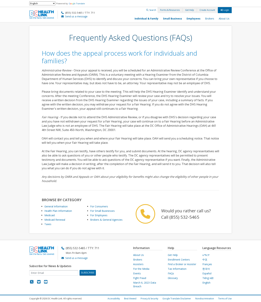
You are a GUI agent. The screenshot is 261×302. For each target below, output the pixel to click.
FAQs (171, 273)
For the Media (141, 268)
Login (226, 10)
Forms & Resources (170, 10)
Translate (80, 3)
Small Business (172, 18)
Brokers (209, 18)
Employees (193, 18)
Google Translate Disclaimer (176, 298)
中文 (204, 259)
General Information (56, 206)
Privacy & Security (149, 298)
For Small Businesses (102, 210)
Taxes (47, 224)
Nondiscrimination (204, 298)
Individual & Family (146, 18)
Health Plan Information (58, 210)
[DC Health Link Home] (43, 14)
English (206, 282)
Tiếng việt (208, 278)
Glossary (173, 278)
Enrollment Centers (179, 259)
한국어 (206, 268)
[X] (31, 282)
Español (206, 273)
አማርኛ (206, 255)
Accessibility (114, 298)
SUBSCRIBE (87, 272)
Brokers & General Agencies (106, 219)
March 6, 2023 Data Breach (144, 284)
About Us (224, 18)
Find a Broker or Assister (182, 264)
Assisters (138, 264)
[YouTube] (45, 282)
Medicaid (49, 215)
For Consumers (99, 206)
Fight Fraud (139, 278)
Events (137, 273)
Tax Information (177, 268)
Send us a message (76, 16)
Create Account (207, 10)
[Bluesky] (38, 282)
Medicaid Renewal (54, 219)
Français (207, 264)
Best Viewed (130, 298)
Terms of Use (225, 298)
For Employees (98, 215)
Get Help (189, 10)
